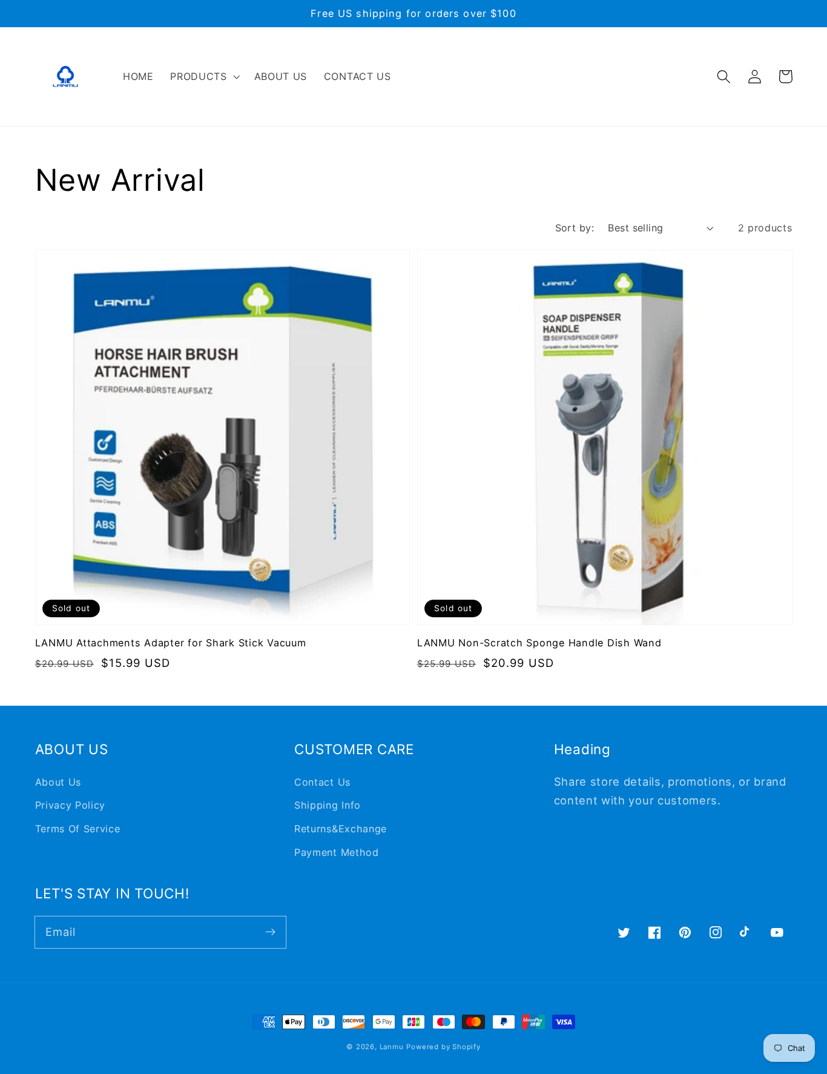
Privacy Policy (70, 805)
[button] (203, 76)
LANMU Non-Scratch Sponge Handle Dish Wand (539, 643)
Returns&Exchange (340, 829)
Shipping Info (327, 805)
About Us (58, 782)
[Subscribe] (270, 932)
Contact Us (322, 782)
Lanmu (392, 1047)
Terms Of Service (77, 829)
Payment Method (336, 852)
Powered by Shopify (443, 1047)
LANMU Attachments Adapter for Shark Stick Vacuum (170, 643)
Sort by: (575, 228)
